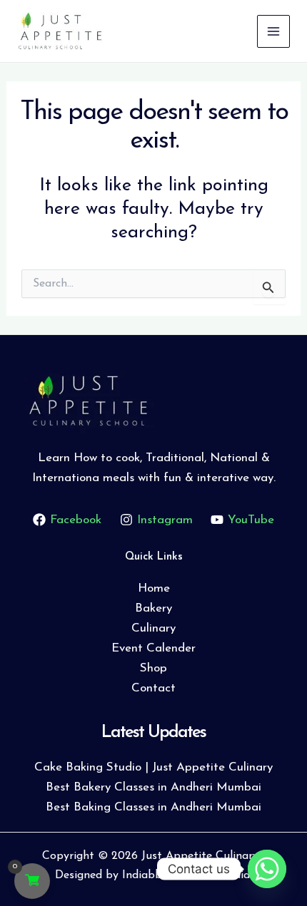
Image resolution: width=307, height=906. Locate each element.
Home (154, 588)
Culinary (153, 628)
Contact (153, 688)
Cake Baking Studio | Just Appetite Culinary (153, 767)
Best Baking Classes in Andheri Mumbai (153, 807)
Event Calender (153, 648)
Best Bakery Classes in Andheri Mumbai (153, 787)
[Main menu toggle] (273, 31)
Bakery (153, 608)
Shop (153, 668)
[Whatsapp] (267, 869)
